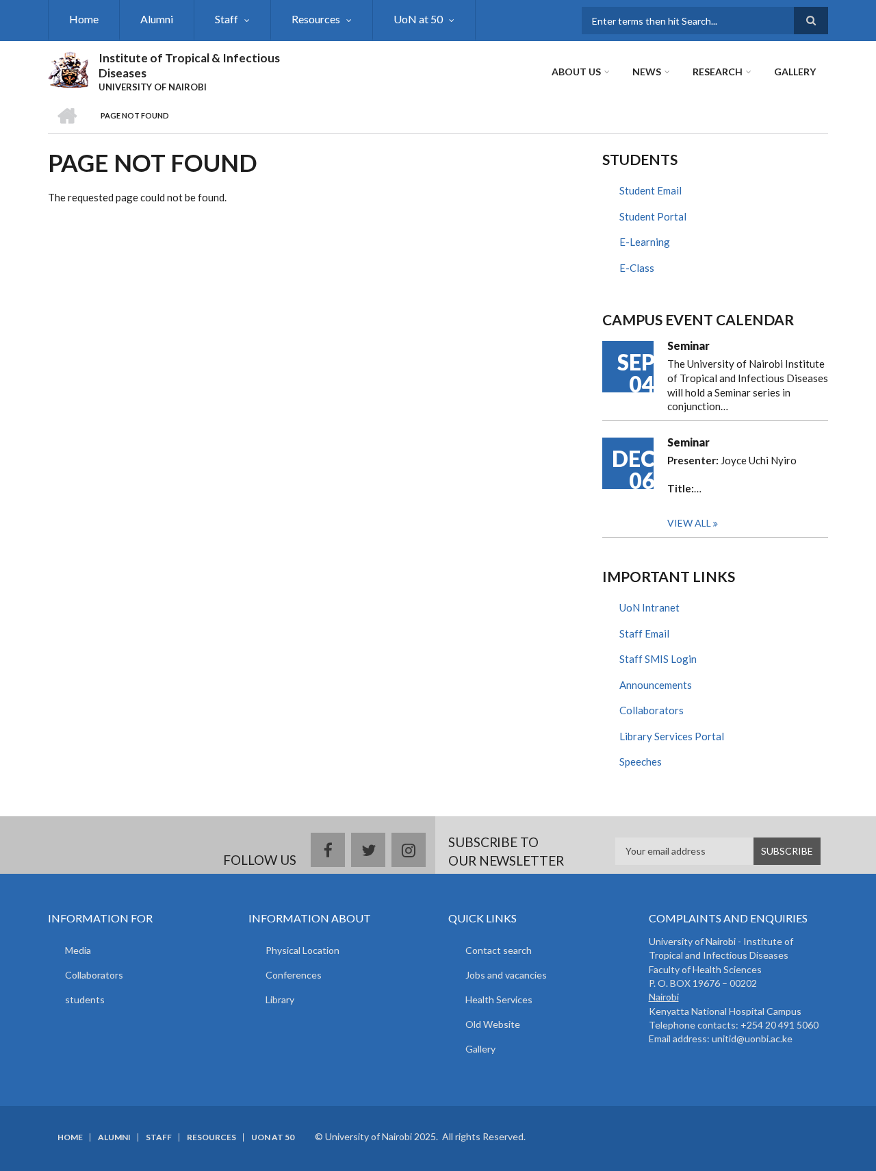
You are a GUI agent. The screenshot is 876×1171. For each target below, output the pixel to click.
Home (84, 18)
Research (718, 71)
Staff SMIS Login (658, 659)
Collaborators (651, 710)
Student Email (650, 190)
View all (689, 523)
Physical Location (302, 950)
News (646, 71)
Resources (316, 18)
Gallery (795, 71)
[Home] (68, 68)
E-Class (636, 268)
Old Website (492, 1024)
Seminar (688, 345)
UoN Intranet (649, 607)
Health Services (498, 999)
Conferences (294, 975)
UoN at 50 (418, 18)
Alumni (156, 18)
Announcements (655, 685)
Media (78, 950)
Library (280, 999)
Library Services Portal (671, 736)
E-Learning (644, 242)
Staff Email (644, 633)
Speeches (640, 761)
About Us (576, 71)
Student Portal (652, 216)
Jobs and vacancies (506, 975)
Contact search (498, 950)
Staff (226, 18)
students (85, 999)
